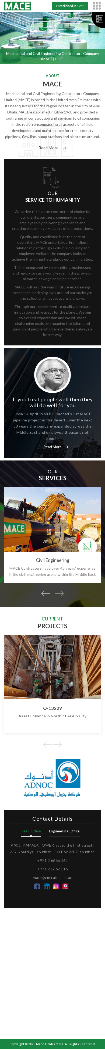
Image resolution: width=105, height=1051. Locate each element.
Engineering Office (64, 831)
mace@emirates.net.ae (52, 877)
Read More (48, 147)
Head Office (31, 831)
